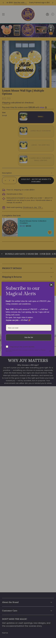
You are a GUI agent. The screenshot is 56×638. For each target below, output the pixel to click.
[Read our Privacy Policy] (50, 350)
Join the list (28, 337)
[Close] (51, 285)
